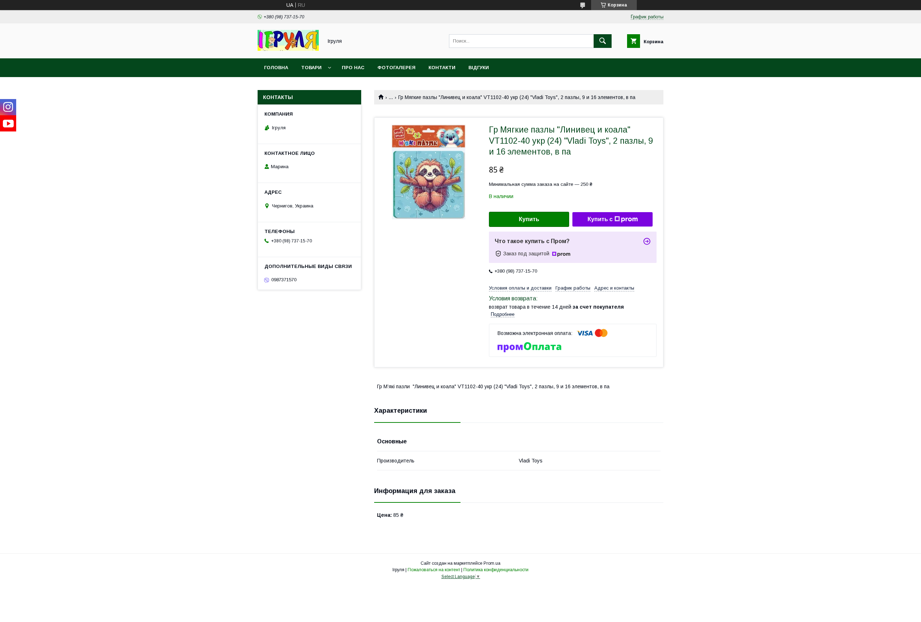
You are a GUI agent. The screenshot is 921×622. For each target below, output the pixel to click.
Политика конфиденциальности (495, 569)
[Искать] (603, 41)
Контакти (441, 67)
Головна (276, 67)
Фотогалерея (396, 67)
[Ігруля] (288, 49)
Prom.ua (492, 563)
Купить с (600, 219)
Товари (311, 67)
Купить (529, 219)
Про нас (353, 67)
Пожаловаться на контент (434, 569)
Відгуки (478, 67)
